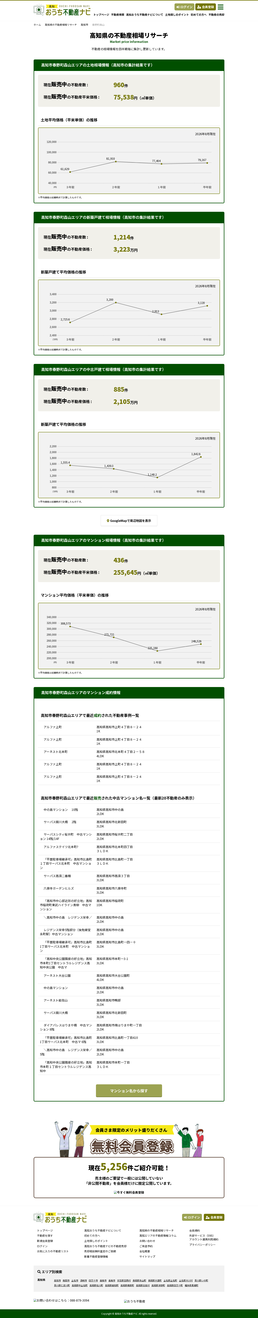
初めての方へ (199, 14)
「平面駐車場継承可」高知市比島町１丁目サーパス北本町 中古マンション (66, 863)
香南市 (103, 1280)
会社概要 (144, 1251)
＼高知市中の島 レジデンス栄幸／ (68, 917)
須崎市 (83, 1280)
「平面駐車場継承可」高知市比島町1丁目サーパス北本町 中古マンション (66, 946)
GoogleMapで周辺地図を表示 (130, 520)
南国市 (66, 1280)
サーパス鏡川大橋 (57, 1012)
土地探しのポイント (177, 14)
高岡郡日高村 (143, 1285)
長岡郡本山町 (139, 1280)
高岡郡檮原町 (127, 1285)
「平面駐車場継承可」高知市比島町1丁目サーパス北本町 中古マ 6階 (66, 1039)
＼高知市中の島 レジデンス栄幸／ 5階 (66, 1052)
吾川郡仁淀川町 (62, 1285)
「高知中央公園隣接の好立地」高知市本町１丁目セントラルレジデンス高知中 (66, 1066)
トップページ (101, 14)
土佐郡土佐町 (170, 1280)
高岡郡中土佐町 (80, 1285)
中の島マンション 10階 (61, 809)
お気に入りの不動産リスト (53, 1251)
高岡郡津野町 (158, 1285)
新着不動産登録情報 (96, 1256)
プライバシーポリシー (202, 1244)
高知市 (84, 24)
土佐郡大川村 (186, 1280)
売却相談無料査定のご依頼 (100, 1251)
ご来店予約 (146, 1246)
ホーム (37, 24)
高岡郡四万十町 (175, 1285)
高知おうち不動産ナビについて (144, 14)
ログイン (186, 7)
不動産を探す (45, 1235)
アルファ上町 (53, 727)
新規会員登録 (45, 1241)
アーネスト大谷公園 (57, 975)
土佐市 (74, 1280)
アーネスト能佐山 (56, 1000)
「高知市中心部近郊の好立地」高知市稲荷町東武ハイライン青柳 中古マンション (66, 904)
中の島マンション (57, 987)
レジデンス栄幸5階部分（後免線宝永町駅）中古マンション (65, 931)
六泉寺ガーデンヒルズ (59, 888)
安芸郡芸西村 (124, 1280)
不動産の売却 (216, 14)
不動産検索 (117, 14)
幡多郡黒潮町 (191, 1285)
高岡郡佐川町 (96, 1285)
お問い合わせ (147, 1241)
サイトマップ (147, 1256)
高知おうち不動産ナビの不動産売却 (105, 1246)
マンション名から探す (129, 1090)
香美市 (111, 1280)
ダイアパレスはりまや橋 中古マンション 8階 (66, 1027)
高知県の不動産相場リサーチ (61, 24)
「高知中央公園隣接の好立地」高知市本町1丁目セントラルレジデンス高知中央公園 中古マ (66, 962)
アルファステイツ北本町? (61, 846)
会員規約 (194, 1230)
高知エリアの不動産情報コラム (157, 1235)
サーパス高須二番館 (57, 876)
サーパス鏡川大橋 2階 (60, 822)
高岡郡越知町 (112, 1285)
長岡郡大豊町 (155, 1280)
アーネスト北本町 (56, 751)
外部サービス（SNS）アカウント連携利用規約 (203, 1237)
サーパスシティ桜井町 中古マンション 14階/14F (66, 836)
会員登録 (208, 7)
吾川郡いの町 (201, 1280)
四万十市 (93, 1280)
